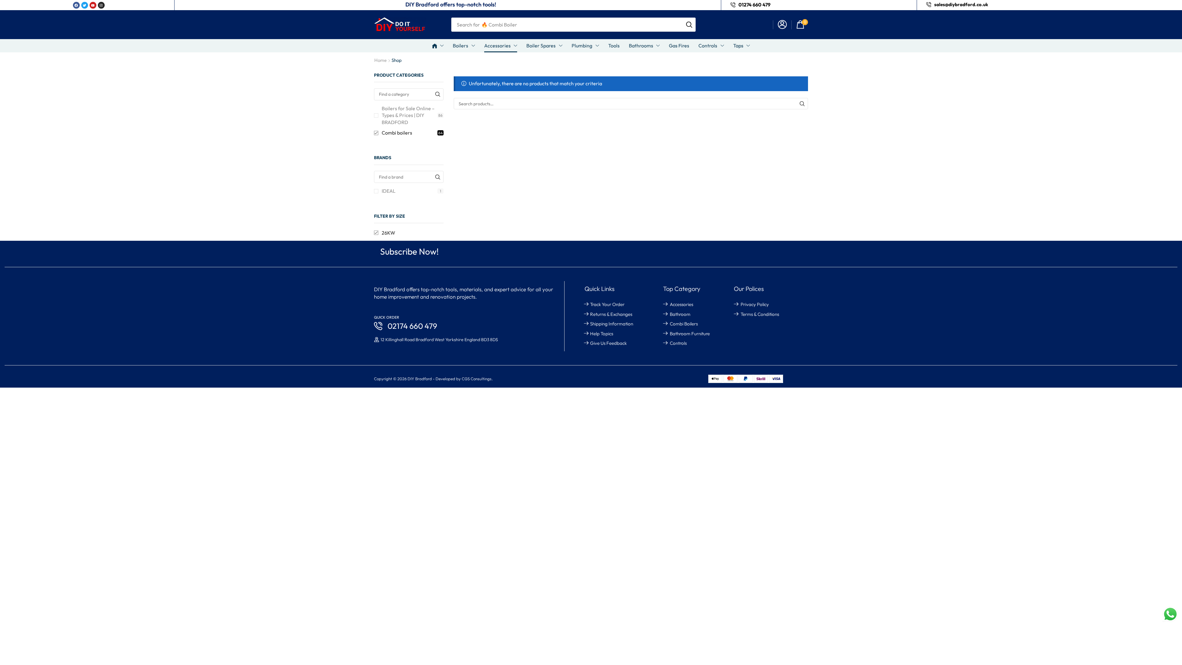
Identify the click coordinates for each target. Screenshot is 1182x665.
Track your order (607, 304)
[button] (782, 24)
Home (380, 60)
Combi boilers (412, 133)
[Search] (689, 24)
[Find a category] (437, 94)
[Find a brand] (437, 177)
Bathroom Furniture (690, 334)
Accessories (681, 304)
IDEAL (411, 191)
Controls (678, 343)
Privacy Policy (755, 304)
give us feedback (608, 343)
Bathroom (680, 314)
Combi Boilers (684, 324)
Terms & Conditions (760, 314)
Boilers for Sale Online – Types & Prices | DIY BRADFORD (412, 115)
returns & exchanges (611, 314)
